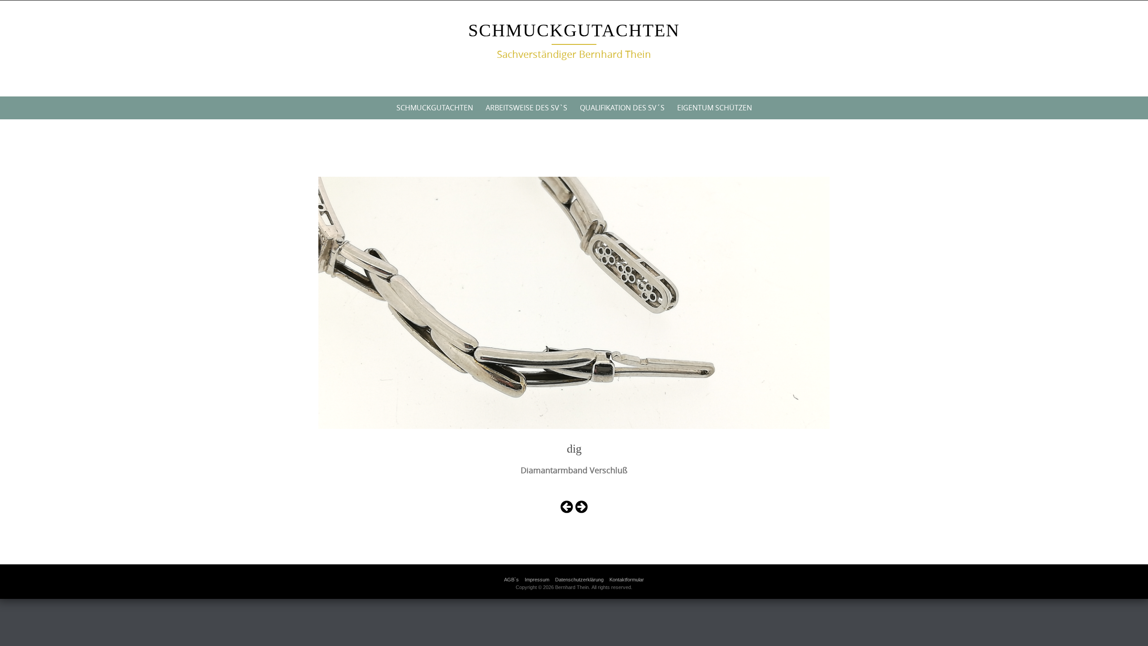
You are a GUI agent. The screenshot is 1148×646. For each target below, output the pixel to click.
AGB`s (511, 579)
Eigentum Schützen (714, 108)
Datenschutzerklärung (579, 579)
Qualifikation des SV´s (622, 108)
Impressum (537, 579)
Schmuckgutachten (574, 30)
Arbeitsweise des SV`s (526, 108)
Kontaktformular (626, 579)
